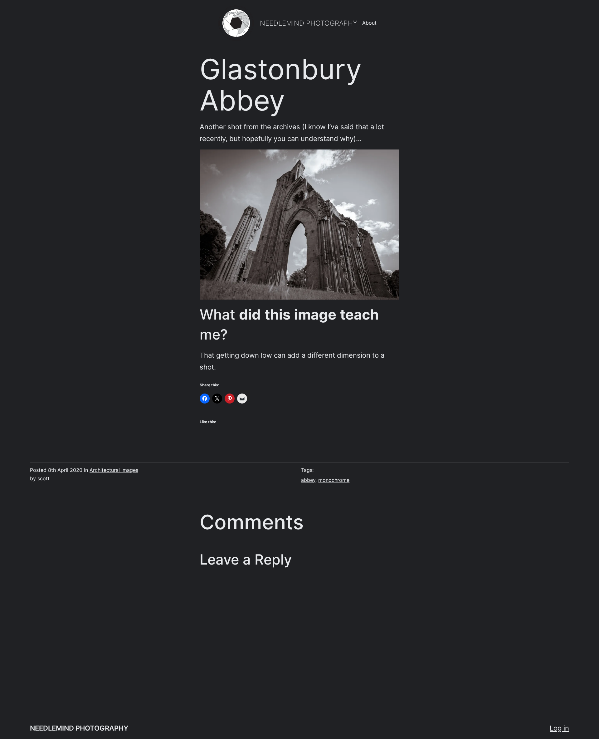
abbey (308, 480)
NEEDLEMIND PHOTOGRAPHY (308, 23)
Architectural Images (114, 470)
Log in (559, 728)
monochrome (333, 480)
